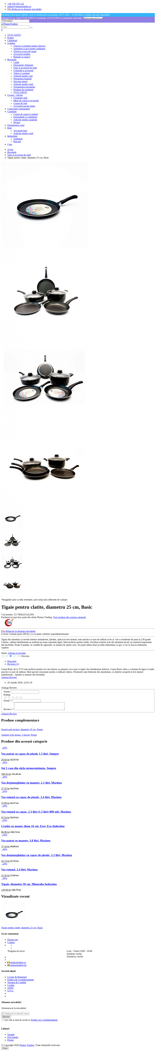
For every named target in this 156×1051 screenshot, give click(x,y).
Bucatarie (11, 59)
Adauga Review (9, 677)
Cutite (16, 62)
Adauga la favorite (17, 653)
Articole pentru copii (23, 84)
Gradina (11, 43)
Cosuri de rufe (20, 103)
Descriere (11, 661)
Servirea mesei (20, 81)
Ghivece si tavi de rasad (24, 51)
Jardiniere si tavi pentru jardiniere (29, 48)
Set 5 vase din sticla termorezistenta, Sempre (28, 768)
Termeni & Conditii (16, 982)
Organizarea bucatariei (24, 87)
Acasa (10, 149)
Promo (10, 37)
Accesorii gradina (21, 54)
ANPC (10, 988)
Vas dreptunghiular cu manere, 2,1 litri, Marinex (31, 782)
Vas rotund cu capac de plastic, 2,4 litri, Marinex (31, 797)
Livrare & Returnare (17, 977)
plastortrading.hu (18, 965)
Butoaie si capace (21, 57)
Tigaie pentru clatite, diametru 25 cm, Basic (22, 927)
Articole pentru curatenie (25, 119)
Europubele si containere (25, 117)
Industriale (12, 136)
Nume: (7, 691)
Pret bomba (12, 1037)
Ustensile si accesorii (23, 70)
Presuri (16, 122)
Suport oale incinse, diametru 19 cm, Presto (22, 729)
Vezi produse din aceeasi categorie (69, 617)
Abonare (6, 1017)
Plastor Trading (27, 1045)
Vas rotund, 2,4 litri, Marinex (19, 869)
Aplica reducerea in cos (93, 18)
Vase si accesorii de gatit (25, 67)
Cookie (10, 985)
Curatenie (12, 111)
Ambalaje (18, 139)
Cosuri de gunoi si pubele (25, 114)
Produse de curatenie (23, 89)
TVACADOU (14, 35)
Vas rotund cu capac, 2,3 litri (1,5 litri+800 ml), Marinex (36, 811)
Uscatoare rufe (20, 98)
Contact (11, 942)
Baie (9, 128)
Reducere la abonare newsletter (24, 9)
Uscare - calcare (15, 95)
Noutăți (10, 1034)
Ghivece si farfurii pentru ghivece (29, 46)
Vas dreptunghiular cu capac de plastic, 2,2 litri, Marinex (36, 855)
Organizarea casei (15, 125)
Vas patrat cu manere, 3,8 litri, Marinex (26, 840)
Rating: (7, 694)
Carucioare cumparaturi (18, 108)
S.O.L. (10, 990)
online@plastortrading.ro (19, 6)
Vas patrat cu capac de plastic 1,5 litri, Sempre (30, 753)
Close (4, 1048)
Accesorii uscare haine (24, 106)
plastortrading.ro (18, 962)
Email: (8, 700)
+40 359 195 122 (15, 3)
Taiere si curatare (21, 73)
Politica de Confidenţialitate (20, 979)
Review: (9, 709)
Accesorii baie (20, 130)
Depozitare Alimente (23, 65)
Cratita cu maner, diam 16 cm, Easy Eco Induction (33, 826)
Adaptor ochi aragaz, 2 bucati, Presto (19, 735)
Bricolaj (17, 141)
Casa (9, 144)
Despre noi (12, 939)
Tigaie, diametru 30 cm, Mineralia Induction (29, 884)
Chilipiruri (12, 40)
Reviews (13, 664)
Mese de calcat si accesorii (26, 100)
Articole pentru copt (23, 76)
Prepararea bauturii (22, 78)
